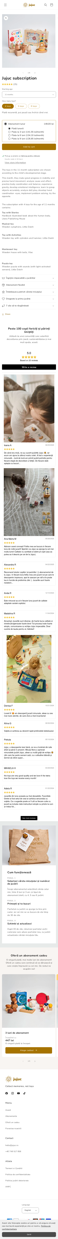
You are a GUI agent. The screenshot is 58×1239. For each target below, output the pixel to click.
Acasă (8, 1110)
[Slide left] (23, 73)
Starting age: (7, 89)
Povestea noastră (13, 1128)
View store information (15, 162)
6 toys (34, 106)
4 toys (8, 106)
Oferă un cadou (12, 1122)
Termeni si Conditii (13, 1168)
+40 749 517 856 (13, 1151)
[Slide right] (35, 73)
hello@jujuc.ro (11, 1145)
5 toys (21, 106)
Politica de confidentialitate (17, 1174)
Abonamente (11, 1116)
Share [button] (7, 314)
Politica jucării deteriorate (17, 1180)
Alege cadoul (27, 1050)
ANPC (8, 1186)
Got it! (29, 1234)
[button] (5, 5)
